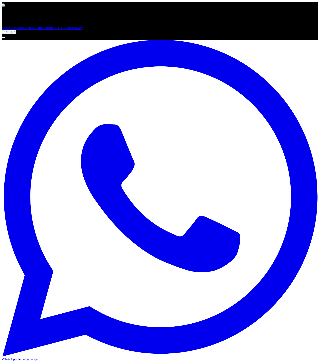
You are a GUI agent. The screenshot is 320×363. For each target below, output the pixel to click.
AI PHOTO (63, 28)
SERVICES (23, 28)
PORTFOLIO (9, 28)
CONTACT (76, 28)
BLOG (53, 28)
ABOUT (34, 28)
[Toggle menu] (3, 37)
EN (5, 32)
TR (13, 32)
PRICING (44, 28)
